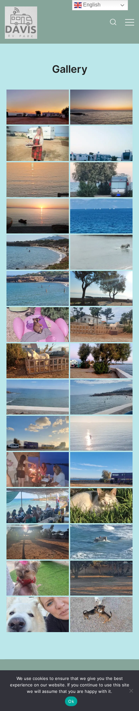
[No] (131, 690)
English (91, 4)
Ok (71, 701)
